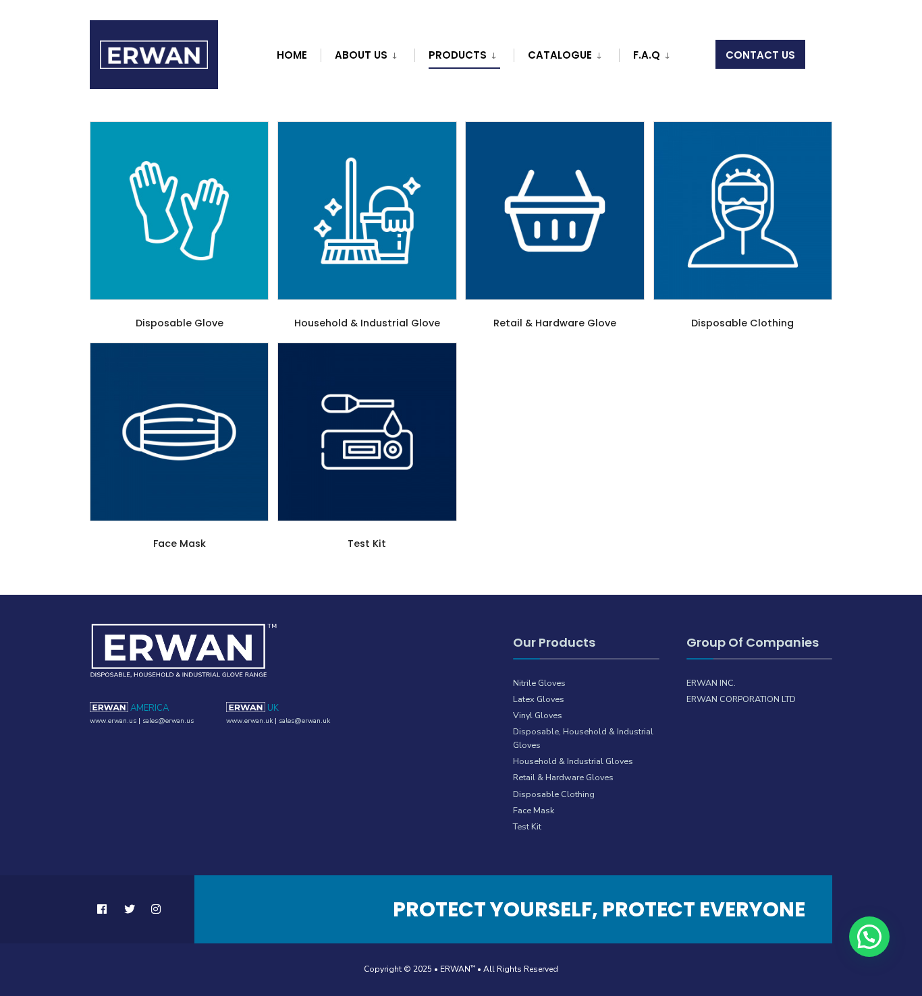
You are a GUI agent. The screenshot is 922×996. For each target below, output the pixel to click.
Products (458, 55)
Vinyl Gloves (537, 715)
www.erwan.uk (249, 721)
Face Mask (533, 810)
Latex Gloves (538, 699)
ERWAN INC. (711, 683)
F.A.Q (646, 55)
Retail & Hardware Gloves (563, 777)
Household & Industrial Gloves (573, 761)
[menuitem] (366, 53)
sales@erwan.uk (304, 721)
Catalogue (560, 55)
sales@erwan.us (168, 721)
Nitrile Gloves (539, 683)
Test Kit (527, 826)
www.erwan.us (113, 721)
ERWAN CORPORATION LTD (741, 699)
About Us (361, 55)
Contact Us (760, 55)
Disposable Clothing (554, 794)
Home (292, 55)
